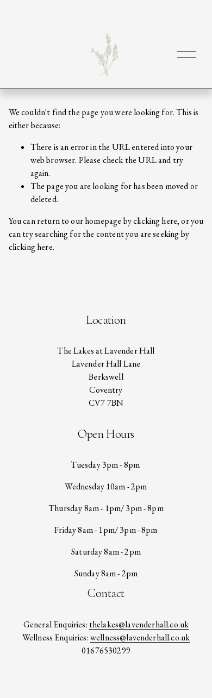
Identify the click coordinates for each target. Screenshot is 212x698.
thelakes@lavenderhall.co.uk (139, 624)
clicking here (155, 221)
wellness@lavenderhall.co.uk (140, 637)
